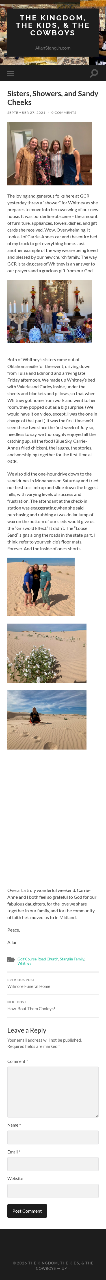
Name (14, 1124)
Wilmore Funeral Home (28, 983)
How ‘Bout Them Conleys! (31, 1005)
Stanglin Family (72, 959)
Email (13, 1151)
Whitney (24, 963)
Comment (17, 1061)
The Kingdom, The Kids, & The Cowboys (53, 25)
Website (15, 1178)
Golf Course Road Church (38, 959)
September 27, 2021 (26, 112)
